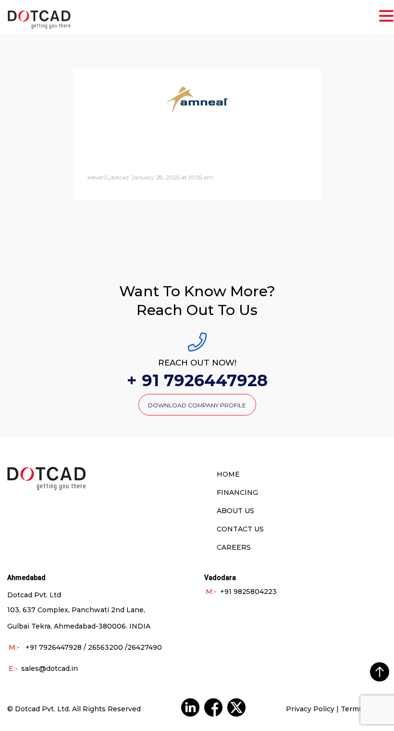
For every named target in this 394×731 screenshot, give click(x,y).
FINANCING (237, 492)
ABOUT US (235, 510)
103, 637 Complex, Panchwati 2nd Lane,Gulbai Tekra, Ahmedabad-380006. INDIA (78, 617)
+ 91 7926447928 (197, 381)
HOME (228, 474)
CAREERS (234, 547)
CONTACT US (240, 529)
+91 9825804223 (241, 591)
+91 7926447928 (53, 647)
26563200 (105, 647)
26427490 (144, 647)
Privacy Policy (310, 709)
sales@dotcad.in (43, 668)
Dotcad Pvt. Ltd (42, 709)
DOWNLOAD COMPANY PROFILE (197, 405)
